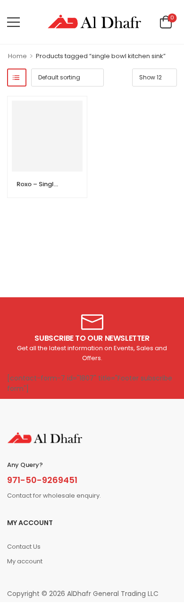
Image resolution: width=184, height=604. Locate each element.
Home (17, 56)
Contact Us (24, 546)
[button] (13, 22)
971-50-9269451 (42, 480)
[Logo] (94, 22)
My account (24, 561)
